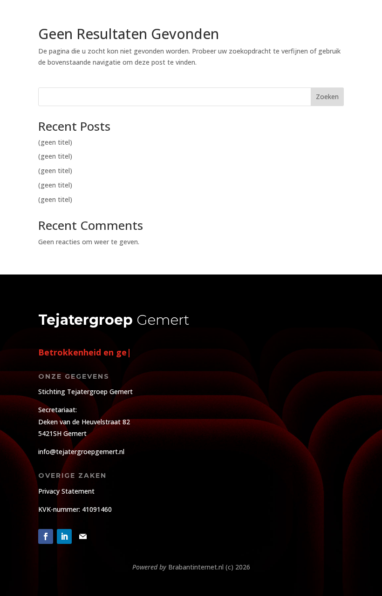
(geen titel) (55, 142)
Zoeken (327, 96)
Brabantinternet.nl (196, 567)
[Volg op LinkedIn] (64, 536)
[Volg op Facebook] (45, 536)
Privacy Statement (66, 491)
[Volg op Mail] (82, 536)
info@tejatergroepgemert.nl (81, 451)
